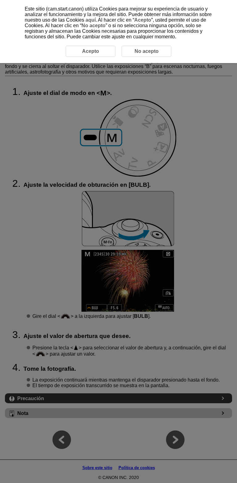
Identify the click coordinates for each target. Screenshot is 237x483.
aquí (90, 20)
